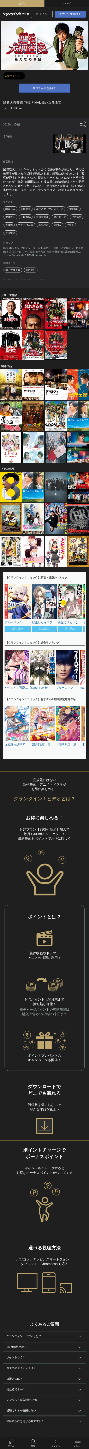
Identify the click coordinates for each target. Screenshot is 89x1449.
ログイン (42, 14)
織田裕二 (10, 208)
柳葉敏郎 (74, 208)
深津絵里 (26, 208)
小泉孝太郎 (42, 216)
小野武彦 (77, 216)
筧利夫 (57, 224)
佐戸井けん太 (25, 224)
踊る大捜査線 (12, 270)
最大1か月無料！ (70, 13)
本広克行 (31, 270)
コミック (67, 3)
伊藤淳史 (10, 216)
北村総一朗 (60, 216)
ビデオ (22, 3)
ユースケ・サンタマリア (49, 208)
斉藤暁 (9, 224)
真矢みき (43, 224)
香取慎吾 (10, 232)
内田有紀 (26, 216)
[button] (79, 608)
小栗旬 (70, 224)
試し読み (17, 628)
